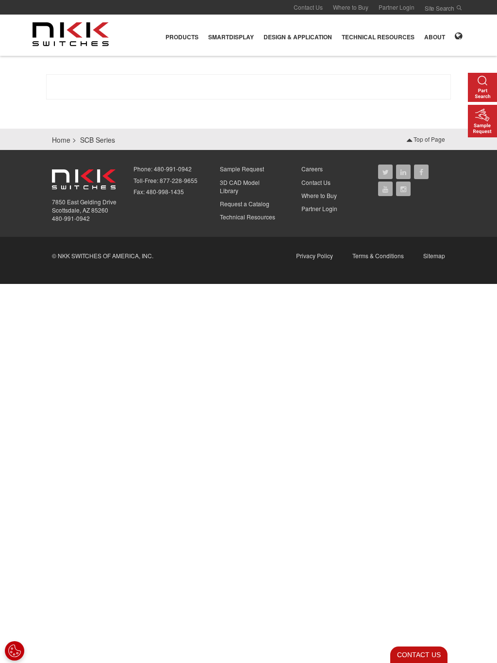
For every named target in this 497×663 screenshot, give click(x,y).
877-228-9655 (179, 180)
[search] (459, 7)
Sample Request (242, 169)
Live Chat (415, 654)
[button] (182, 35)
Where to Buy (350, 7)
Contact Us (308, 7)
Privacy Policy (314, 255)
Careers (312, 169)
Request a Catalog (244, 203)
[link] (74, 34)
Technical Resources (247, 217)
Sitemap (434, 255)
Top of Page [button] (428, 139)
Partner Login (396, 7)
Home (61, 140)
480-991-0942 (71, 218)
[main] (248, 91)
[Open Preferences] (14, 651)
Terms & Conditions (378, 255)
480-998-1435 (165, 191)
